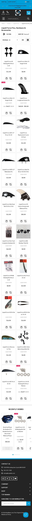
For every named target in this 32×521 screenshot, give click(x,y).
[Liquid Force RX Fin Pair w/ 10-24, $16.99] (23, 303)
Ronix (7, 438)
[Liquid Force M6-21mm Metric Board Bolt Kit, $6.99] (23, 337)
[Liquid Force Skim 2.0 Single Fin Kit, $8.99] (23, 52)
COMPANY (4, 484)
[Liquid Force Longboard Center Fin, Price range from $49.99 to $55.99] (23, 89)
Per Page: (5, 40)
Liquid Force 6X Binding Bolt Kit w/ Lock (9, 63)
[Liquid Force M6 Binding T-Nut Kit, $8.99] (23, 231)
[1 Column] (23, 40)
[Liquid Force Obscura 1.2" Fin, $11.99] (9, 337)
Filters (8, 34)
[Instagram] (3, 478)
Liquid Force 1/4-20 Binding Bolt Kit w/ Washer (23, 384)
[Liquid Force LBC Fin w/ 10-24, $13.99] (9, 372)
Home (3, 23)
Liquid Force (20, 436)
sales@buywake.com (9, 473)
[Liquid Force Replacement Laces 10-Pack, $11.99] (23, 123)
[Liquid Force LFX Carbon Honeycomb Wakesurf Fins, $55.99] (23, 195)
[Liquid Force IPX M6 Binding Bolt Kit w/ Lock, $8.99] (9, 266)
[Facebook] (7, 478)
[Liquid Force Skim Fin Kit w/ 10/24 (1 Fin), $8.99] (23, 160)
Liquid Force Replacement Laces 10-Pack (23, 135)
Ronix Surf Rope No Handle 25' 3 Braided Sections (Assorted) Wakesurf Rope (7, 431)
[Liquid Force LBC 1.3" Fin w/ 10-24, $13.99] (9, 123)
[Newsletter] (28, 503)
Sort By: (20, 34)
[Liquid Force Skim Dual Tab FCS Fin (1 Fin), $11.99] (9, 195)
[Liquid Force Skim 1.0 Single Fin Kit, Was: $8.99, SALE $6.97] (9, 89)
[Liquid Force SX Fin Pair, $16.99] (9, 303)
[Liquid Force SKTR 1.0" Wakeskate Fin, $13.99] (9, 160)
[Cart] (29, 13)
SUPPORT (4, 487)
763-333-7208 (8, 470)
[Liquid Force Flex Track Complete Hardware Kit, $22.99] (9, 231)
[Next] (6, 6)
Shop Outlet (12, 2)
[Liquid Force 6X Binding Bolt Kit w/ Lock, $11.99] (9, 52)
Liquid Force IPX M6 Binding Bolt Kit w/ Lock (8, 278)
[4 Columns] (28, 40)
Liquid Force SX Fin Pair (8, 312)
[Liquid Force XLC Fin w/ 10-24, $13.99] (23, 266)
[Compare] (10, 78)
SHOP (3, 491)
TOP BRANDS (5, 494)
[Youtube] (15, 478)
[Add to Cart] (6, 78)
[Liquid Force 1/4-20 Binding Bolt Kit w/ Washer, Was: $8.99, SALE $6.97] (23, 372)
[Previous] (3, 6)
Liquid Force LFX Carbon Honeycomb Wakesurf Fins (23, 206)
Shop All (4, 2)
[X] (11, 478)
